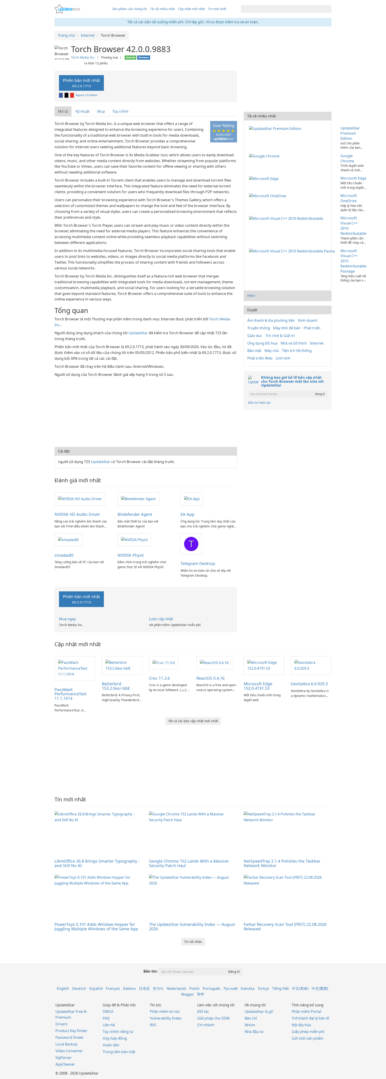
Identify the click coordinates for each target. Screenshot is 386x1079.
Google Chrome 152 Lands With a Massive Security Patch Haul (189, 863)
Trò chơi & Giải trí (280, 335)
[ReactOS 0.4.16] (214, 662)
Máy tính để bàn (286, 328)
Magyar (187, 994)
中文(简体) (300, 988)
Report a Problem (86, 95)
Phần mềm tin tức (165, 1011)
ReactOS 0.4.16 (210, 678)
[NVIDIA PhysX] (134, 539)
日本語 (144, 988)
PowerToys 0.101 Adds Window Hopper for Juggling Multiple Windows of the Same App (96, 926)
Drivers (61, 1024)
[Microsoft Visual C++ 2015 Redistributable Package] (292, 250)
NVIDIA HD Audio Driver (77, 514)
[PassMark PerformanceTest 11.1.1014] (75, 668)
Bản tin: (150, 971)
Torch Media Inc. (83, 57)
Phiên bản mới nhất (81, 83)
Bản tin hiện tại (259, 402)
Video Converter (69, 1050)
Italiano (129, 988)
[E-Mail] (72, 95)
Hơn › (251, 295)
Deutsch (79, 988)
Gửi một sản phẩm (307, 1038)
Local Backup (66, 1044)
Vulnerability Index (165, 1018)
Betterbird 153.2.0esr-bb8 (116, 686)
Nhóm (250, 1024)
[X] (67, 95)
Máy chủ (271, 350)
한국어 (158, 988)
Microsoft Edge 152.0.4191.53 (258, 686)
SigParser (63, 1057)
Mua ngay (67, 618)
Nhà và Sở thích (294, 343)
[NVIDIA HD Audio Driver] (80, 498)
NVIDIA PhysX (130, 555)
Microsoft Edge (353, 178)
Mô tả (63, 111)
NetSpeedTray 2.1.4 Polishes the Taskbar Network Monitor (282, 863)
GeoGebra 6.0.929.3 (309, 683)
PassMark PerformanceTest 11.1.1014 (71, 694)
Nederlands (176, 988)
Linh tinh (283, 358)
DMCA (108, 1011)
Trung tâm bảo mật (119, 1051)
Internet (317, 343)
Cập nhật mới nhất (191, 9)
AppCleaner (65, 1064)
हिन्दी (200, 994)
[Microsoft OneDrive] (268, 195)
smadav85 (64, 555)
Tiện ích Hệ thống (297, 350)
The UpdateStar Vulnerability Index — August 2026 (192, 926)
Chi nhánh (205, 1024)
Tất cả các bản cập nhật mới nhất (193, 721)
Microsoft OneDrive (348, 198)
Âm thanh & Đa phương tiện (271, 320)
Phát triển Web (260, 358)
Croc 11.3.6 (159, 678)
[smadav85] (68, 539)
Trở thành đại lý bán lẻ (310, 1018)
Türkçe (263, 988)
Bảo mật (254, 350)
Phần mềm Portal (306, 1011)
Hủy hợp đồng (115, 1038)
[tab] (63, 111)
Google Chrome (347, 158)
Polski (194, 988)
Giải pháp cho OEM (213, 1018)
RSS (153, 1024)
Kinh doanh (307, 320)
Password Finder (69, 1037)
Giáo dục (254, 335)
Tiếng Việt (280, 988)
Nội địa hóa (301, 1024)
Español (96, 988)
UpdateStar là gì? (259, 1011)
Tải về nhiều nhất (162, 9)
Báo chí (251, 1018)
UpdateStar (138, 332)
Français (113, 988)
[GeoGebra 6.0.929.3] (311, 665)
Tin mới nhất (217, 9)
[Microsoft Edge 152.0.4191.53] (264, 665)
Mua (101, 111)
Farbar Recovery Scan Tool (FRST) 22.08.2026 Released (285, 926)
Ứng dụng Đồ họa (262, 343)
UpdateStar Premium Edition (350, 133)
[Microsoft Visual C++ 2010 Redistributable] (287, 218)
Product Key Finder (71, 1030)
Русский (230, 988)
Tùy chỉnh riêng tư (118, 1031)
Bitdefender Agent (134, 514)
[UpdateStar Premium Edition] (276, 128)
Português (211, 988)
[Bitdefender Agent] (138, 498)
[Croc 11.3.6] (164, 662)
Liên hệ (109, 1024)
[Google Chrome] (265, 155)
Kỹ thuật (83, 111)
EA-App (187, 514)
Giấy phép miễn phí (308, 1031)
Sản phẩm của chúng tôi (129, 9)
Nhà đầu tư (254, 1031)
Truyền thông (258, 328)
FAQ (106, 1018)
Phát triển (312, 328)
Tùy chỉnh (120, 111)
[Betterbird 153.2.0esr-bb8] (122, 665)
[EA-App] (192, 498)
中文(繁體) (320, 988)
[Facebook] (61, 95)
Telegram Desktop (197, 563)
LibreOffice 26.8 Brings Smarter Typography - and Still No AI (97, 863)
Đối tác (203, 1011)
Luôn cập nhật (161, 618)
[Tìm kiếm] (327, 9)
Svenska (247, 988)
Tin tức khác (193, 941)
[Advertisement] (146, 411)
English (63, 988)
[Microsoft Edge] (264, 178)
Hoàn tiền (111, 1045)
